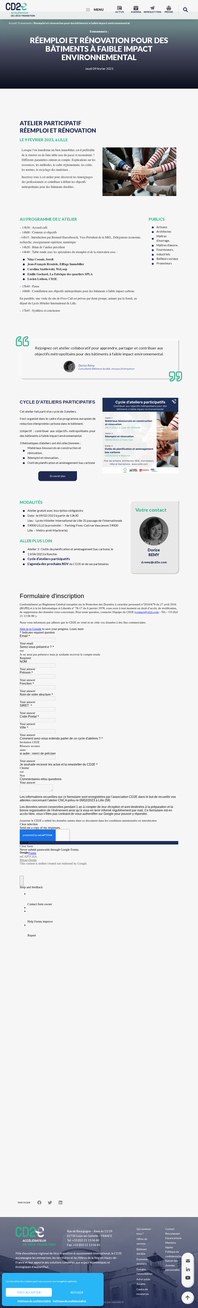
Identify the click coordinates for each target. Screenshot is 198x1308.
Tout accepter (29, 1292)
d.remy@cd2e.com (154, 562)
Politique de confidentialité (34, 1301)
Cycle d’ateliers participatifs (48, 559)
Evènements (25, 23)
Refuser (77, 1292)
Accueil (13, 23)
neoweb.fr (117, 1302)
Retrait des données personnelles (172, 1265)
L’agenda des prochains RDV (48, 564)
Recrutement (172, 1233)
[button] (185, 9)
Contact (169, 1229)
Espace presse (173, 1238)
